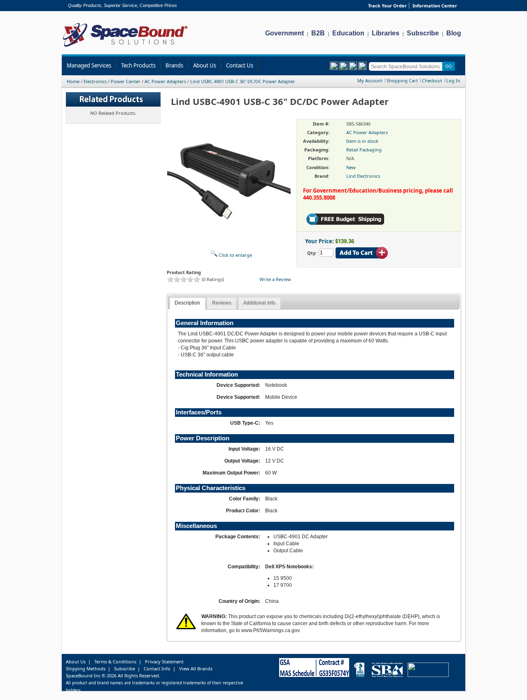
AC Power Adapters (165, 81)
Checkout (432, 80)
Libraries (385, 33)
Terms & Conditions (115, 661)
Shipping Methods (85, 668)
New (351, 167)
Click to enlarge (234, 255)
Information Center (435, 5)
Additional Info (259, 303)
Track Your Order (387, 5)
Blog (453, 33)
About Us (204, 65)
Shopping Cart (402, 80)
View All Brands (195, 668)
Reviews (221, 303)
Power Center (125, 81)
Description (187, 303)
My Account (369, 80)
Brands (174, 65)
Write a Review (275, 279)
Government (284, 33)
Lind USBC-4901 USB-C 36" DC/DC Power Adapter (242, 81)
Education (348, 33)
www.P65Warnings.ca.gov (270, 630)
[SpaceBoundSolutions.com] (125, 47)
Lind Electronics (363, 176)
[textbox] (407, 66)
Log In (453, 80)
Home (73, 81)
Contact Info (157, 668)
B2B (318, 33)
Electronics (95, 81)
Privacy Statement (164, 661)
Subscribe (423, 33)
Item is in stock (362, 141)
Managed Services (89, 65)
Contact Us (239, 65)
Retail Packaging (364, 150)
